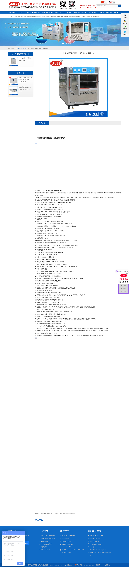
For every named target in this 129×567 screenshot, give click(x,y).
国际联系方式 (94, 531)
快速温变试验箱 (18, 16)
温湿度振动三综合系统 (80, 12)
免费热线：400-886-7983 (87, 5)
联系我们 (116, 12)
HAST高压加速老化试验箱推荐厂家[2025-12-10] (25, 89)
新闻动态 (109, 12)
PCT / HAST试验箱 (65, 12)
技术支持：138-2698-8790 (88, 7)
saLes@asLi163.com (68, 547)
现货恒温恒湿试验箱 (69, 513)
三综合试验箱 (52, 16)
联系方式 (64, 531)
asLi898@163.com (67, 544)
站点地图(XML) (68, 565)
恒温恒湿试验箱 (95, 16)
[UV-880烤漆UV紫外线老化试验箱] (13, 65)
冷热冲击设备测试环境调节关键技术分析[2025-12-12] (25, 80)
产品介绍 (42, 123)
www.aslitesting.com (96, 544)
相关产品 (39, 520)
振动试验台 (93, 12)
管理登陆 (107, 565)
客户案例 (101, 12)
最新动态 (20, 73)
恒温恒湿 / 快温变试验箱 (32, 12)
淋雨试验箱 (35, 16)
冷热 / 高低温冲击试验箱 (50, 12)
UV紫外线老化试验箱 (43, 16)
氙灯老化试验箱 (86, 16)
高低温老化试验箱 (26, 16)
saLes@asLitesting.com (97, 547)
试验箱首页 (12, 12)
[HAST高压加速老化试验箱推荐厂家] (13, 94)
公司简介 (20, 12)
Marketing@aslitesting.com (98, 549)
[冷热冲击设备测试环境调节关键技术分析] (13, 84)
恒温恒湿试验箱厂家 (47, 513)
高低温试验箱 (72, 16)
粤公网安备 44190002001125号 (86, 565)
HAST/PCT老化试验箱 (62, 16)
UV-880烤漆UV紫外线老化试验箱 (25, 59)
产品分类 (44, 531)
